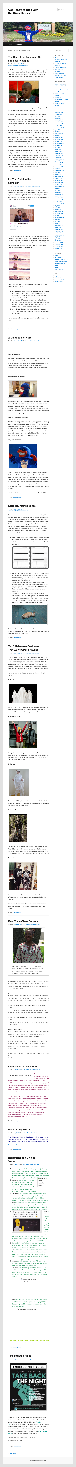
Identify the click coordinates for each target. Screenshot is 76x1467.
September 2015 (59, 159)
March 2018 (58, 118)
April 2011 (57, 221)
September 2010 (59, 235)
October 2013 (58, 184)
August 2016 (58, 145)
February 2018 (59, 120)
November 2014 (59, 167)
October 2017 (58, 126)
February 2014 (59, 176)
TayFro (56, 94)
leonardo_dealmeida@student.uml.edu (18, 65)
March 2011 (58, 223)
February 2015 (59, 163)
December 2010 (59, 229)
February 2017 (59, 133)
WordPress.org (59, 282)
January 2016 (58, 151)
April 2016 (57, 147)
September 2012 (59, 204)
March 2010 (58, 241)
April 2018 (57, 116)
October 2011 (58, 215)
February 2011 (59, 225)
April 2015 (57, 161)
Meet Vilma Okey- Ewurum (23, 921)
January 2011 (58, 227)
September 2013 (59, 186)
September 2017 (59, 128)
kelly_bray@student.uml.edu (32, 186)
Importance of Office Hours (23, 1066)
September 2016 (59, 143)
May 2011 (57, 219)
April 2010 (57, 239)
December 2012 (59, 198)
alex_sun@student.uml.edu (32, 341)
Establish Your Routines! (22, 505)
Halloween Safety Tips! (61, 86)
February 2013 (59, 194)
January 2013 (58, 196)
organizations (58, 257)
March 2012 (58, 209)
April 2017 (57, 130)
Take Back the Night (19, 1355)
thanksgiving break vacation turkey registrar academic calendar (61, 261)
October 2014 (58, 169)
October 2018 (58, 114)
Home (10, 44)
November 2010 (59, 231)
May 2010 (57, 237)
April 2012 (57, 208)
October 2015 (58, 157)
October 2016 (58, 141)
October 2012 (58, 202)
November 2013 (59, 182)
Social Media (18, 44)
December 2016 (59, 137)
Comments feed (59, 280)
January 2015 (58, 165)
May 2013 (57, 188)
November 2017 (59, 124)
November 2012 (59, 200)
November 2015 (59, 155)
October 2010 (58, 233)
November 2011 (59, 213)
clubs (56, 255)
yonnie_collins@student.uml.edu (30, 1133)
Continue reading (14, 1145)
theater (56, 265)
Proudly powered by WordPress (38, 1460)
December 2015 (59, 153)
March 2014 (58, 174)
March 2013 (58, 192)
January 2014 (58, 178)
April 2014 (57, 172)
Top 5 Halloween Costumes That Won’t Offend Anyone (61, 75)
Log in (56, 276)
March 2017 (58, 132)
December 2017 (59, 122)
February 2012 (59, 211)
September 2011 (59, 217)
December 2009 (59, 245)
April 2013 (57, 190)
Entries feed (58, 278)
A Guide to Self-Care (19, 337)
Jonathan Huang (59, 84)
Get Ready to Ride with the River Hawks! (23, 11)
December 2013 (59, 180)
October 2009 (58, 248)
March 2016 (58, 149)
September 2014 (59, 170)
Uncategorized (17, 170)
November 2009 (59, 246)
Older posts (12, 1453)
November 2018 (59, 112)
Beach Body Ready (19, 1129)
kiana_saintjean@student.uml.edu (31, 924)
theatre (56, 267)
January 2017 (58, 135)
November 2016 (59, 139)
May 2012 (57, 206)
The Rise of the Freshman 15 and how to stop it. (61, 59)
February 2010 (59, 243)
